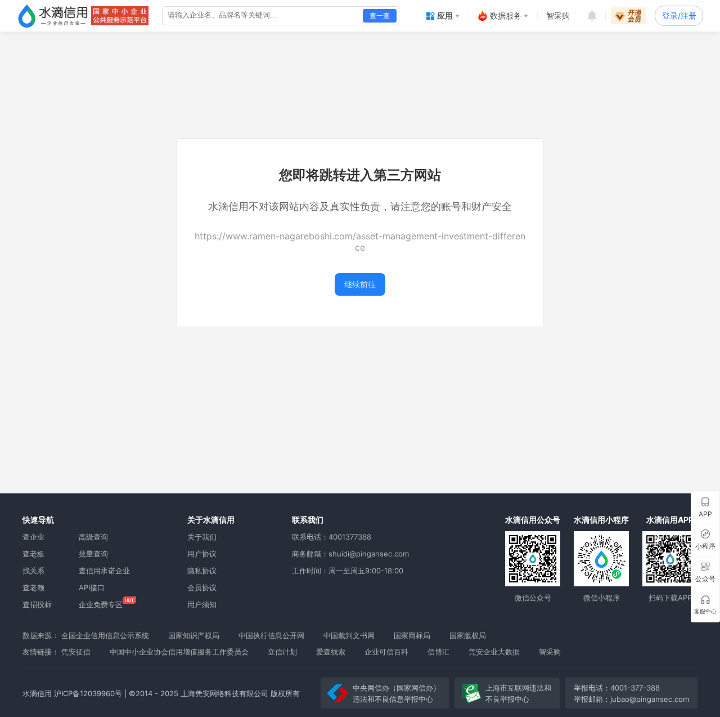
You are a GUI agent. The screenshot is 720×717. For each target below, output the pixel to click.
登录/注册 (679, 15)
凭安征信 (76, 651)
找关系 (33, 570)
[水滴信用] (53, 16)
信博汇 (438, 651)
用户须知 (202, 604)
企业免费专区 (101, 604)
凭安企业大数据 (494, 651)
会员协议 (202, 587)
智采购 (550, 651)
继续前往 (360, 284)
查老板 (33, 553)
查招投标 (37, 604)
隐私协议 (202, 570)
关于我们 (202, 536)
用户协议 (202, 553)
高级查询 (93, 536)
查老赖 (33, 587)
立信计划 (282, 651)
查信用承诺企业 (104, 570)
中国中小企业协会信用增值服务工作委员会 (179, 651)
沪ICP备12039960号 (88, 693)
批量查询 (93, 553)
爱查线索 (330, 651)
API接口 (92, 587)
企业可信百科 (386, 651)
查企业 (33, 536)
